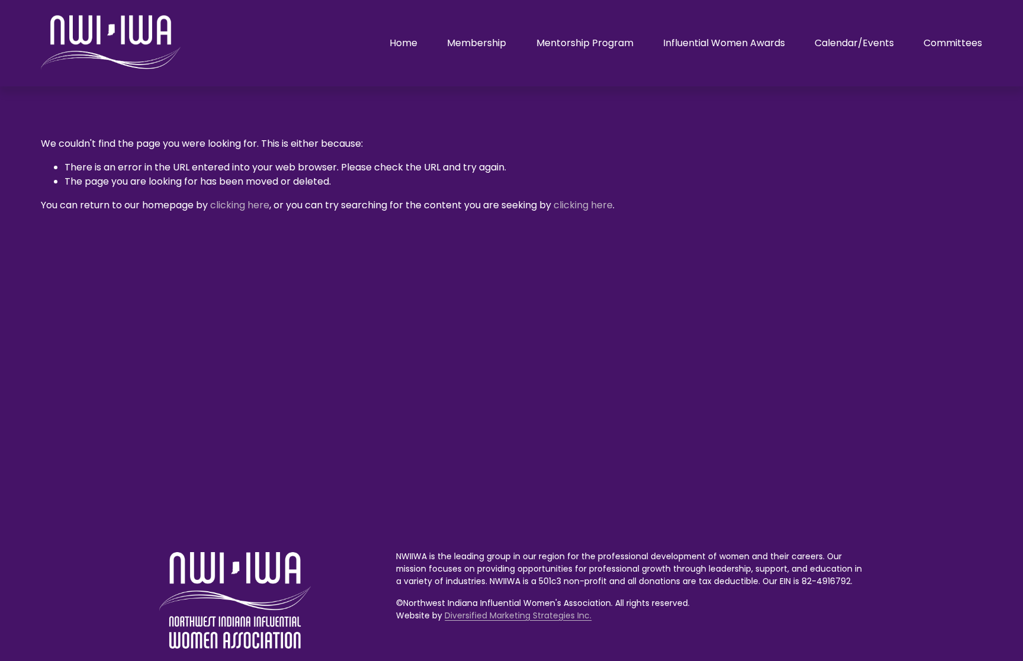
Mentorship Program (584, 43)
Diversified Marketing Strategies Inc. (518, 615)
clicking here (239, 205)
